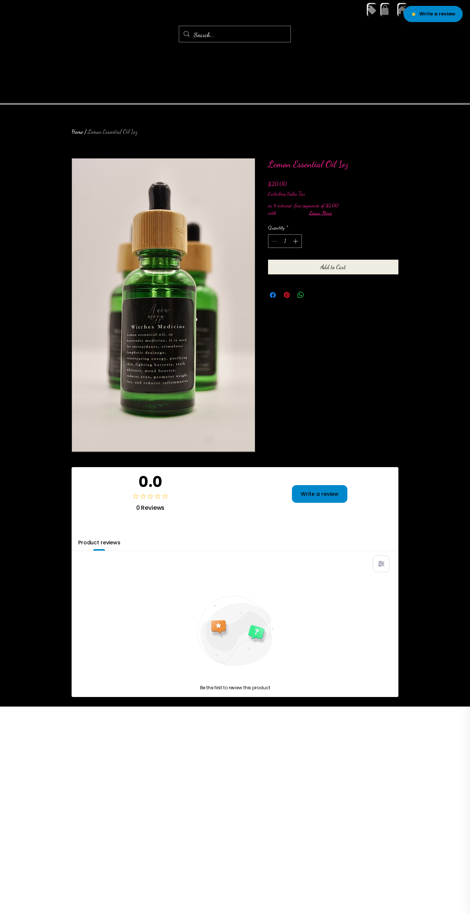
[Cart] (385, 10)
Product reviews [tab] (99, 542)
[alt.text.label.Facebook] (235, 887)
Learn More (320, 213)
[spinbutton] (285, 241)
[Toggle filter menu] (381, 563)
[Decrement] (273, 241)
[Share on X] (314, 295)
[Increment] (296, 241)
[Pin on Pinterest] (286, 295)
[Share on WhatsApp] (300, 295)
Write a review (320, 494)
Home (77, 131)
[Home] (402, 10)
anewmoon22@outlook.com (233, 873)
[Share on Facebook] (272, 295)
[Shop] (371, 10)
